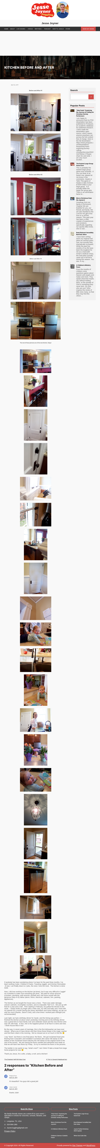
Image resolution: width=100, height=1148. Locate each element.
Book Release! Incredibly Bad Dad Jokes (84, 233)
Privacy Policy (9, 1131)
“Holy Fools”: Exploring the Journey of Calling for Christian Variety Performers (85, 113)
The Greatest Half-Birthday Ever (15, 1059)
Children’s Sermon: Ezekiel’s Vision (59, 1136)
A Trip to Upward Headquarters (56, 1059)
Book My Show (88, 29)
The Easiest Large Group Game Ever (84, 164)
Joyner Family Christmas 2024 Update (81, 1130)
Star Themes (77, 1145)
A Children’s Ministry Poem (83, 266)
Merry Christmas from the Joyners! (84, 199)
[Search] (91, 96)
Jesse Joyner (50, 23)
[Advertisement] (50, 44)
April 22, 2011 (13, 1077)
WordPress (90, 1145)
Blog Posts (73, 1109)
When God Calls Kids (80, 1135)
